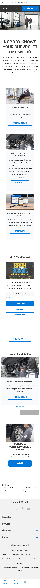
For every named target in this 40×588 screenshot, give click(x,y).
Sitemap (24, 559)
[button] (37, 297)
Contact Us (20, 309)
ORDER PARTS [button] (20, 231)
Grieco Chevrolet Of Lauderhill (27, 554)
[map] (23, 509)
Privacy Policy (7, 559)
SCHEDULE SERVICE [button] (20, 123)
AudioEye (20, 563)
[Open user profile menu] (35, 582)
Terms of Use (33, 559)
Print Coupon (20, 315)
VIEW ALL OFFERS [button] (20, 339)
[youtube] (28, 509)
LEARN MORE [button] (20, 183)
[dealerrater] (17, 509)
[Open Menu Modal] (2, 2)
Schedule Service (30, 8)
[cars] (11, 509)
